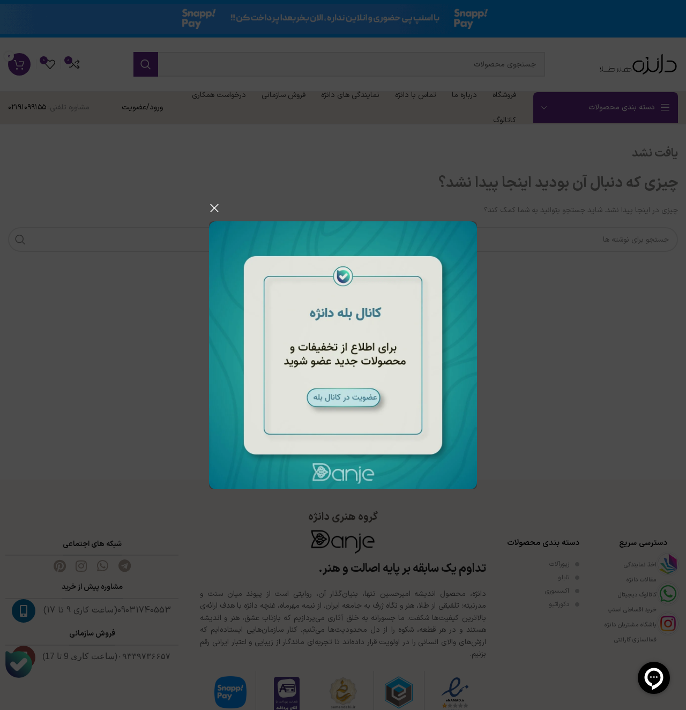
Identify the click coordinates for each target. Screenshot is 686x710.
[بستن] (214, 208)
